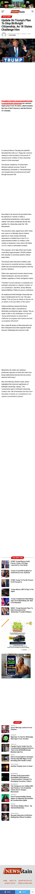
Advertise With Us (25, 881)
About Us (13, 881)
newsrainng (12, 35)
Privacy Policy (10, 883)
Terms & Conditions (25, 883)
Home (5, 881)
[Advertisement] (17, 82)
